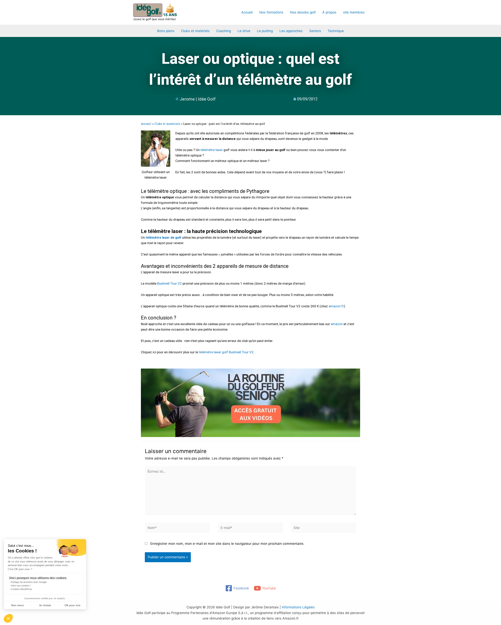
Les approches (291, 31)
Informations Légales (298, 607)
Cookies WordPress (21, 589)
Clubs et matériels (195, 31)
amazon (337, 324)
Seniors (315, 31)
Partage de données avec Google (29, 582)
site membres (354, 12)
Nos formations (271, 12)
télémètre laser (211, 150)
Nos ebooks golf (303, 12)
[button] (8, 618)
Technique (336, 31)
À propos (329, 12)
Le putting (265, 31)
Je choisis (45, 605)
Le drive (244, 31)
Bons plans (165, 31)
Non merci (17, 605)
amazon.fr (336, 306)
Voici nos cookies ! (21, 585)
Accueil (247, 12)
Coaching (223, 31)
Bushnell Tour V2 (169, 283)
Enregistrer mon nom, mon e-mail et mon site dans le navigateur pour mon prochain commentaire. (227, 544)
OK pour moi (72, 605)
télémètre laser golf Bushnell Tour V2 (226, 352)
